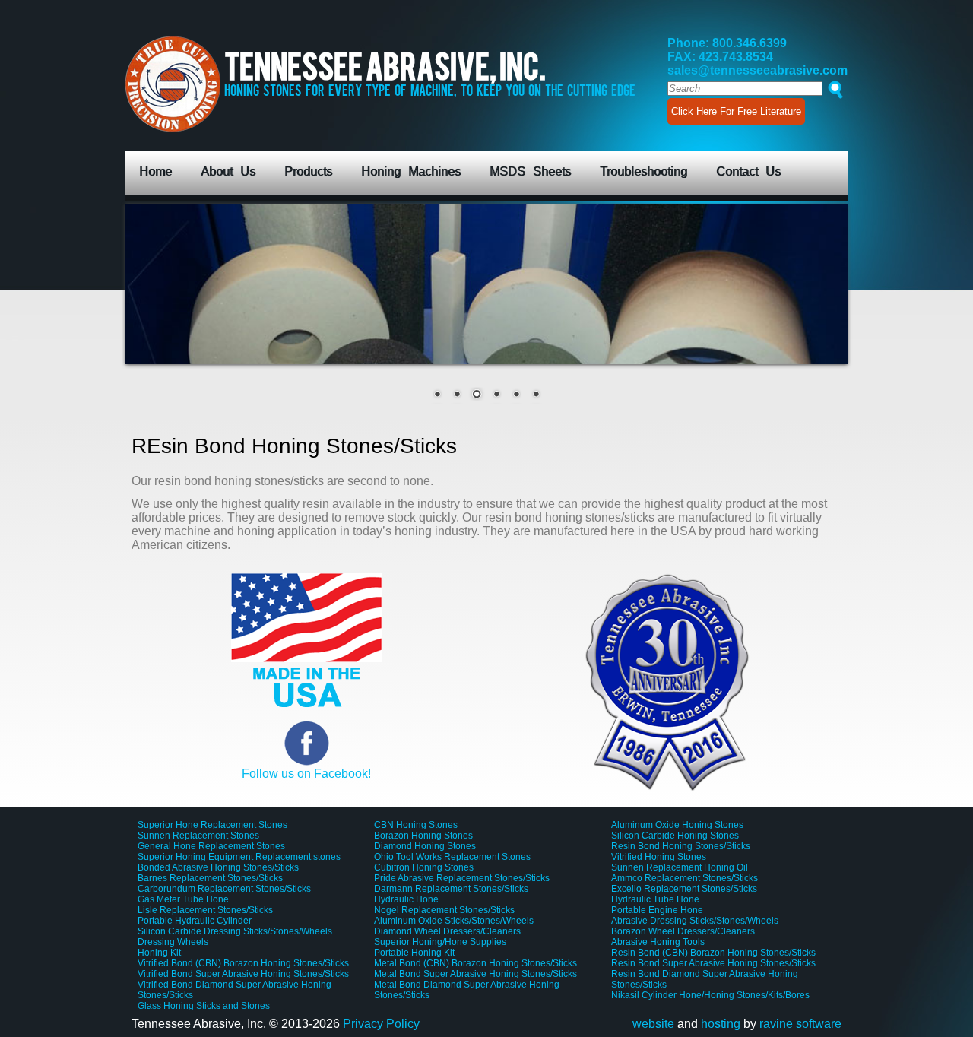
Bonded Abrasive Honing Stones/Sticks (218, 867)
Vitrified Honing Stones (658, 856)
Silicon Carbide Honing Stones (675, 835)
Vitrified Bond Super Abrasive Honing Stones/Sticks (243, 974)
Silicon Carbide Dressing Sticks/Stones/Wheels (235, 931)
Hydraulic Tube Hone (655, 899)
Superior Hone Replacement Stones (212, 825)
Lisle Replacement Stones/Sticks (205, 910)
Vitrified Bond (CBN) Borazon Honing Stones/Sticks (243, 963)
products (308, 171)
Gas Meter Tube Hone (183, 899)
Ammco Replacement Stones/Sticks (684, 878)
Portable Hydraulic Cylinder (195, 920)
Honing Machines (411, 171)
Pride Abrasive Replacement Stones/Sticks (462, 878)
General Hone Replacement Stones (211, 846)
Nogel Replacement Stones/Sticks (444, 910)
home (155, 171)
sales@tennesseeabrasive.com (757, 70)
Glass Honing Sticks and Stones (204, 1006)
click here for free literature (736, 111)
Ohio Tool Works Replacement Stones (452, 856)
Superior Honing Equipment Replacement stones (239, 856)
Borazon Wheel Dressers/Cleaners (683, 931)
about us (228, 171)
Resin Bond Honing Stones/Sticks (680, 846)
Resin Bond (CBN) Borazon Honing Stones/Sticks (713, 952)
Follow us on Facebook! (306, 773)
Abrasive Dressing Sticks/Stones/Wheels (694, 920)
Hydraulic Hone (406, 899)
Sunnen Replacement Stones (198, 835)
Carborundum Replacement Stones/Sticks (224, 888)
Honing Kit (159, 952)
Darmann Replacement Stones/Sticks (451, 888)
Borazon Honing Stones (423, 835)
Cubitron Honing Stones (424, 867)
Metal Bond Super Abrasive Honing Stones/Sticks (475, 974)
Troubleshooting (643, 171)
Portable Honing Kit (414, 952)
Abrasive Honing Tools (658, 942)
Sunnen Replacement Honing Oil (679, 867)
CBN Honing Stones (416, 825)
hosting (720, 1023)
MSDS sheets (530, 171)
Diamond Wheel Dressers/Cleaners (447, 931)
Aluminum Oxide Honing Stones (677, 825)
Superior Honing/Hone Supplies (440, 942)
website (653, 1023)
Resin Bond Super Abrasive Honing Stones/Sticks (713, 963)
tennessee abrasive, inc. (429, 76)
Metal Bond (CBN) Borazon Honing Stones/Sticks (475, 963)
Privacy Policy (381, 1023)
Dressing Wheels (173, 942)
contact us (748, 171)
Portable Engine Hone (657, 910)
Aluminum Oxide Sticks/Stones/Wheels (454, 920)
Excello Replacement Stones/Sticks (684, 888)
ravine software (800, 1023)
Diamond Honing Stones (425, 846)
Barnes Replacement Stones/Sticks (210, 878)
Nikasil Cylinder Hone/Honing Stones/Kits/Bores (710, 995)
